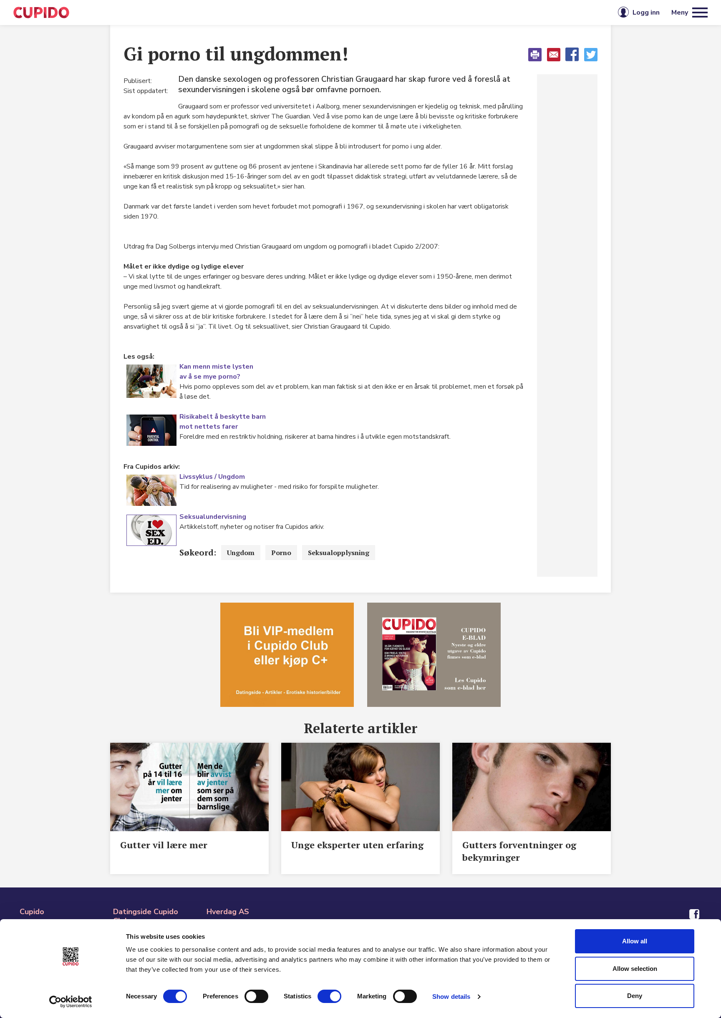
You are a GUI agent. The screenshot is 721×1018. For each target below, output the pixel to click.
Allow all (634, 941)
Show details (451, 996)
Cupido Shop (398, 13)
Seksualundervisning (212, 516)
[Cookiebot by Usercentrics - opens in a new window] (70, 1001)
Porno (281, 552)
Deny (634, 995)
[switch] (256, 996)
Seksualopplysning (338, 552)
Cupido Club (332, 13)
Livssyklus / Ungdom (212, 476)
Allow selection (635, 968)
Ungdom (241, 552)
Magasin (274, 13)
